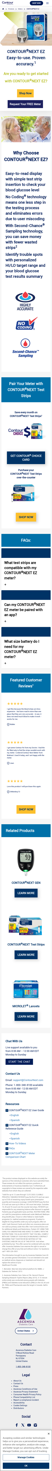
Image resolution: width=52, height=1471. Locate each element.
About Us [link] (17, 1381)
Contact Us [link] (18, 1383)
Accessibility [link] (19, 1403)
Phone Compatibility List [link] (24, 1397)
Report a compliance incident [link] (26, 1400)
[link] (7, 3)
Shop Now (26, 809)
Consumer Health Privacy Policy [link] (27, 1394)
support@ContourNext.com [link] (28, 1080)
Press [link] (15, 1386)
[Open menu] (47, 3)
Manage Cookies (26, 1457)
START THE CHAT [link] (19, 1061)
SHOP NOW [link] (26, 517)
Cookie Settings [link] (20, 1405)
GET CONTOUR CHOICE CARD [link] (26, 457)
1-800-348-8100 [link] (23, 1367)
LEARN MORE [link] (26, 893)
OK (26, 1465)
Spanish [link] (15, 1120)
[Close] (49, 1434)
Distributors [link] (18, 1408)
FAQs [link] (12, 1148)
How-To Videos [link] (17, 1143)
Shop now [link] (36, 3)
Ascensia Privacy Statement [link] (25, 1392)
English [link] (15, 1115)
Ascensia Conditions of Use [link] (25, 1389)
